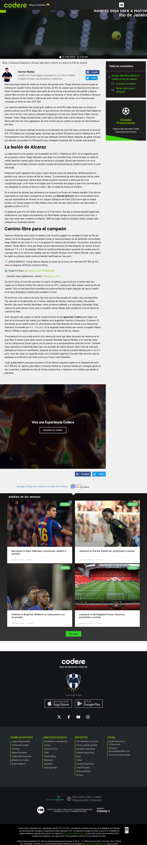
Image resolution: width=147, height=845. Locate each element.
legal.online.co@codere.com (96, 844)
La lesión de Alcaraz (126, 83)
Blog (4, 63)
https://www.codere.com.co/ (73, 833)
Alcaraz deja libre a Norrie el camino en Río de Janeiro (126, 77)
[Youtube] (78, 717)
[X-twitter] (59, 717)
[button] (121, 4)
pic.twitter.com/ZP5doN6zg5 (40, 270)
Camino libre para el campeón (125, 90)
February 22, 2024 (51, 276)
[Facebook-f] (69, 717)
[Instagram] (88, 717)
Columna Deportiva (19, 63)
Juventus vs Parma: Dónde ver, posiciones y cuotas (107, 551)
